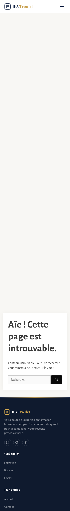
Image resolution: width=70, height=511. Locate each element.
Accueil (8, 499)
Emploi (8, 477)
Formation (10, 462)
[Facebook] (25, 442)
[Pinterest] (16, 442)
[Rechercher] (56, 379)
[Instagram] (7, 442)
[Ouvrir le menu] (62, 6)
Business (9, 470)
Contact (9, 506)
